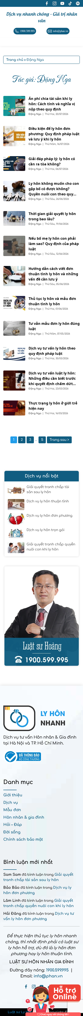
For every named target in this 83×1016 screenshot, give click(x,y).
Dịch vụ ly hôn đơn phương (49, 516)
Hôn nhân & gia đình (23, 817)
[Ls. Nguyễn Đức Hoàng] (41, 616)
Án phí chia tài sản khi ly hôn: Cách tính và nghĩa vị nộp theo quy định (52, 104)
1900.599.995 (57, 970)
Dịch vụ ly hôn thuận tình (48, 501)
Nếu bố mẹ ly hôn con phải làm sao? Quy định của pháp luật (54, 243)
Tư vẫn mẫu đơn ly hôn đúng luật (54, 326)
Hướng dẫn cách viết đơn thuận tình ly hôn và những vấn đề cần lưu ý (53, 274)
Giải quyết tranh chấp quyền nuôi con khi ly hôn (51, 547)
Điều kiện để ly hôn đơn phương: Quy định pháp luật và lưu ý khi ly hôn (54, 134)
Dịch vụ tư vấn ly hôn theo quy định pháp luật (52, 351)
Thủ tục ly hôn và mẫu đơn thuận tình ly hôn (52, 301)
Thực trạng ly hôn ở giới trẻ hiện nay (53, 406)
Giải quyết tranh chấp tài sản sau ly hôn (48, 489)
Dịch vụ (10, 803)
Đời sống (11, 832)
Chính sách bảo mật (23, 839)
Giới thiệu (12, 795)
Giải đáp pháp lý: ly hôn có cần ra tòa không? (52, 161)
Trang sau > (59, 440)
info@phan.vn (48, 976)
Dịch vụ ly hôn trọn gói (45, 530)
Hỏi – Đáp (12, 825)
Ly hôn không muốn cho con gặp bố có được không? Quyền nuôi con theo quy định (54, 189)
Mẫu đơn (12, 810)
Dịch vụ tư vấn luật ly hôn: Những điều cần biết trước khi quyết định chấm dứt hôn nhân (52, 378)
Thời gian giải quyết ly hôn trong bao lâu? (52, 216)
